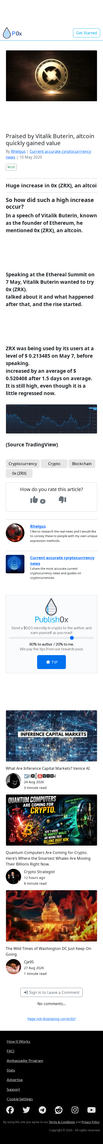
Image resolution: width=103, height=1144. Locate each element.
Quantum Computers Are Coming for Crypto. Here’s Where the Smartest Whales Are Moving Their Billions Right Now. (48, 858)
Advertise (15, 1079)
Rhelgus (18, 151)
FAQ (10, 1051)
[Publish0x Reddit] (59, 1110)
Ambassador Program (25, 1060)
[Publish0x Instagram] (76, 1110)
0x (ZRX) (19, 473)
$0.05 (11, 167)
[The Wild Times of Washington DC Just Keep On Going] (51, 916)
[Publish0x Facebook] (11, 1110)
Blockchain (82, 463)
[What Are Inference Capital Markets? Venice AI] (51, 736)
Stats (11, 1070)
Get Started (86, 33)
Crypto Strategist (39, 871)
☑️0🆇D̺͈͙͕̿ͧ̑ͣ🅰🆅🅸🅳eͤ (40, 776)
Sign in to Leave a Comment (54, 992)
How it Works (18, 1041)
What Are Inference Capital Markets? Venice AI (48, 768)
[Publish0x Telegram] (43, 1110)
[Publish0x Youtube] (92, 1110)
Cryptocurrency (23, 463)
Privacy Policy (90, 1122)
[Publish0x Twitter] (27, 1110)
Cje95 (29, 962)
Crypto (54, 463)
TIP (54, 662)
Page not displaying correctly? (52, 1018)
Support (13, 1089)
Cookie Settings (20, 1099)
